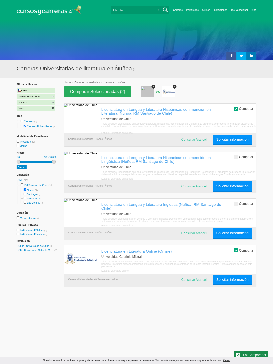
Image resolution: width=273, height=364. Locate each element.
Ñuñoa (30, 190)
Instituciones (220, 10)
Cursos (206, 10)
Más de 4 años (28, 218)
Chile (21, 180)
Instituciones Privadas (33, 234)
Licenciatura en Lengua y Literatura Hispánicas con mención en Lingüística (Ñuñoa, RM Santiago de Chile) (156, 159)
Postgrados (192, 10)
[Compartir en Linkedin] (251, 56)
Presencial (26, 141)
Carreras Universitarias (39, 126)
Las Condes (33, 202)
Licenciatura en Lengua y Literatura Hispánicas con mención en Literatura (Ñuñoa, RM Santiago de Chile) (156, 111)
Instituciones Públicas (33, 230)
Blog (253, 10)
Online (24, 146)
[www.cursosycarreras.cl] (52, 9)
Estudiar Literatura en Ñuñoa (117, 133)
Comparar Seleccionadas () (97, 91)
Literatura (109, 82)
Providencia (33, 198)
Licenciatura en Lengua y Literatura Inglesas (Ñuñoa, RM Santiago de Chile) (161, 206)
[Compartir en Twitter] (241, 56)
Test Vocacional (239, 10)
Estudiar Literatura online (115, 270)
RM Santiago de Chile (36, 185)
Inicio (68, 82)
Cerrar (226, 360)
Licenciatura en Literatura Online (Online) (136, 251)
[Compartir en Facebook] (231, 56)
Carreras (178, 10)
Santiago (32, 194)
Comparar (246, 108)
